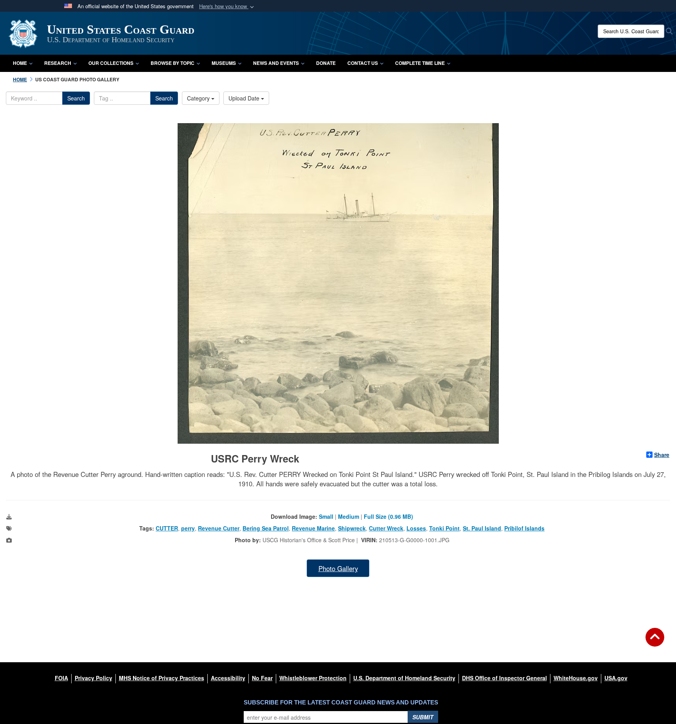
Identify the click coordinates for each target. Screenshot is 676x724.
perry (188, 528)
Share (661, 455)
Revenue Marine (313, 528)
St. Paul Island (482, 528)
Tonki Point (444, 528)
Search (76, 98)
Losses (416, 528)
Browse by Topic (172, 62)
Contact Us (362, 62)
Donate (326, 62)
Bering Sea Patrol (266, 528)
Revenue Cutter (218, 528)
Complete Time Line (420, 62)
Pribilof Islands (524, 528)
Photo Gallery (338, 568)
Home (20, 62)
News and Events (276, 62)
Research (57, 62)
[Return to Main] (654, 642)
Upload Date (244, 98)
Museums (224, 62)
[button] (227, 6)
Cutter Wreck (386, 528)
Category (199, 98)
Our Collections (110, 62)
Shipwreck (352, 528)
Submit (422, 717)
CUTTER (167, 528)
